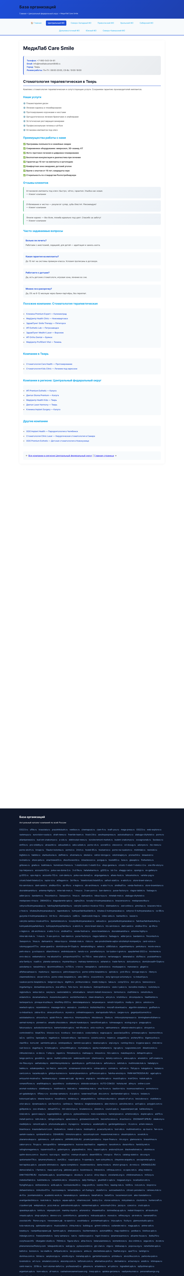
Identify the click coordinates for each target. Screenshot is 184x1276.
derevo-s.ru (55, 1215)
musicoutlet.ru (60, 1225)
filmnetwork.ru (73, 1053)
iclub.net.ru (24, 1114)
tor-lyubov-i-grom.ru (116, 951)
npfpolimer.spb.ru (146, 1266)
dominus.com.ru (26, 1256)
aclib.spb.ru (56, 1185)
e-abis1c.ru (126, 880)
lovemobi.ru (25, 1261)
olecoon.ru (117, 845)
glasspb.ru (134, 860)
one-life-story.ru (155, 865)
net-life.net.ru (82, 1027)
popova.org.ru (135, 1246)
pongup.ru (102, 860)
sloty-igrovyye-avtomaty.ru (118, 977)
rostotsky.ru (153, 987)
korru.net (34, 1043)
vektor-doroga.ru (102, 855)
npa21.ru (65, 1154)
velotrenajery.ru (119, 855)
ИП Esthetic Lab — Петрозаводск (42, 328)
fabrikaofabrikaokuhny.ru (148, 921)
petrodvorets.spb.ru (70, 1205)
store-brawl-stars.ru (142, 880)
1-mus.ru (78, 890)
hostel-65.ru (91, 850)
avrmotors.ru (152, 1088)
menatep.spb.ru (83, 1256)
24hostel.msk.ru (26, 1053)
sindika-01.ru (55, 885)
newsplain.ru (91, 966)
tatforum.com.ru (85, 1261)
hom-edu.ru (42, 1271)
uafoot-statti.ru (112, 880)
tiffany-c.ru (43, 1093)
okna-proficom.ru (55, 1012)
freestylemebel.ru (44, 1235)
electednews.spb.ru (102, 1251)
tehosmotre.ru (132, 875)
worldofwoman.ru (78, 997)
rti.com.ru (132, 1124)
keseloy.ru (24, 1230)
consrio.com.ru (98, 1037)
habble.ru (36, 855)
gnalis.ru (35, 865)
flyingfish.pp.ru (26, 1185)
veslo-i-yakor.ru (119, 987)
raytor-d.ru (50, 880)
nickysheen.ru (128, 1200)
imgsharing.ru (25, 987)
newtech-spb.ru (26, 1007)
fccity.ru (127, 1220)
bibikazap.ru (121, 1246)
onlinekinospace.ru (85, 1012)
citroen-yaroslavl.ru (136, 1190)
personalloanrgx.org (149, 1271)
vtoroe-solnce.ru (112, 1200)
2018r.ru (37, 1266)
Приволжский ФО (106, 23)
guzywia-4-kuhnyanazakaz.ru (33, 916)
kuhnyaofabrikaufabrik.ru (84, 910)
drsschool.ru (125, 1119)
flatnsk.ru (78, 1104)
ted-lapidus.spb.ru (28, 1164)
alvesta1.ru (143, 1058)
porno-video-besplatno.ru (64, 977)
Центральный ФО (56, 23)
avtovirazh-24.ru (108, 1205)
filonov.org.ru (39, 1220)
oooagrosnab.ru (143, 839)
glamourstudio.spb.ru (143, 1220)
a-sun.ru (88, 1175)
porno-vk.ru (93, 845)
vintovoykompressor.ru (125, 1017)
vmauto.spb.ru (26, 1215)
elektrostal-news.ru (78, 839)
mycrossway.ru (59, 1190)
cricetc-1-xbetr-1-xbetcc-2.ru (132, 865)
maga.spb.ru (134, 1225)
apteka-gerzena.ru (111, 1271)
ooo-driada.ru (39, 1109)
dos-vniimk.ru (135, 1241)
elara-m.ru (68, 1017)
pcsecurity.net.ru (105, 1129)
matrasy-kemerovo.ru (88, 961)
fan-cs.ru (158, 1129)
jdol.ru (138, 1002)
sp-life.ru (67, 885)
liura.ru (124, 860)
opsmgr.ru (139, 870)
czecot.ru (131, 1205)
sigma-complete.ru (69, 1164)
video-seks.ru (108, 916)
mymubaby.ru (84, 1048)
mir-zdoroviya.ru (70, 1109)
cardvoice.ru (104, 966)
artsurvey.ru (133, 1261)
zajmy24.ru (79, 900)
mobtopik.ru (89, 1129)
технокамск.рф (54, 1220)
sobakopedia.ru (37, 1068)
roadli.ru (37, 961)
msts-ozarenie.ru (99, 1114)
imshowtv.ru (59, 1129)
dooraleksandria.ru (28, 890)
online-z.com (144, 1083)
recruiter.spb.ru (104, 1078)
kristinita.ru (122, 997)
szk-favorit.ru (54, 1104)
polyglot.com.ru (154, 1104)
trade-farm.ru (118, 961)
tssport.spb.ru (100, 1149)
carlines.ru (67, 1104)
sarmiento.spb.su (49, 1043)
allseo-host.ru (117, 875)
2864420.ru (45, 900)
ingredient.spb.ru (128, 1266)
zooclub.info (25, 1220)
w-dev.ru (40, 1053)
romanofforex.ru (27, 1083)
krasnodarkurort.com (42, 1129)
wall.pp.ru (70, 1246)
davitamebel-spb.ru (120, 1093)
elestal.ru (88, 855)
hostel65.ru (114, 860)
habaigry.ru (153, 1063)
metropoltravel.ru (102, 987)
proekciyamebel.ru (92, 1139)
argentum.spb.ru (27, 1271)
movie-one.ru (154, 946)
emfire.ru (23, 845)
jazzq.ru (121, 1205)
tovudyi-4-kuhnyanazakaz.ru (100, 900)
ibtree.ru (40, 1256)
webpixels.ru (40, 1205)
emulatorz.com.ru (50, 1261)
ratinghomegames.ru (29, 1149)
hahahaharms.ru (91, 870)
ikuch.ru (44, 1154)
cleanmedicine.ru (27, 977)
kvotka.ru (65, 1032)
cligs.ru (109, 1246)
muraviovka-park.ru (59, 997)
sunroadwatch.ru (117, 1190)
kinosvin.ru (100, 1053)
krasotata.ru (44, 829)
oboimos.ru (149, 1149)
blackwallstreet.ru (133, 1149)
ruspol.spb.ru (74, 1159)
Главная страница (104, 455)
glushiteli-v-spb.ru (106, 1180)
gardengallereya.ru (117, 1124)
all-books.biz (152, 1210)
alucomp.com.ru (68, 1261)
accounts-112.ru (50, 875)
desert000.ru (96, 1154)
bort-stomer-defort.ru (53, 1266)
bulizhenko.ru (43, 1180)
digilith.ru (69, 982)
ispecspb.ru (41, 1037)
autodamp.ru (25, 966)
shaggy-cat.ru (125, 870)
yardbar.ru (136, 1230)
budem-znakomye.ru (124, 839)
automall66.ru (106, 1230)
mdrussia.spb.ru (98, 1215)
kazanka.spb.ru (40, 1073)
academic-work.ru (53, 1195)
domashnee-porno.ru (44, 987)
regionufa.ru (25, 992)
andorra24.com (116, 1149)
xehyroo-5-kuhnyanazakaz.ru (140, 910)
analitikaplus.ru (44, 1083)
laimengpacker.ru (66, 1144)
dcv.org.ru (145, 1154)
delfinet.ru (63, 855)
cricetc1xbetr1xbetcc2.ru (31, 880)
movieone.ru (155, 951)
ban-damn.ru (105, 890)
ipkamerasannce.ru (120, 1235)
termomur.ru (119, 992)
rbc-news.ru (155, 845)
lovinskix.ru (24, 860)
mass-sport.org (54, 1170)
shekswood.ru (74, 1230)
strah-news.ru (59, 834)
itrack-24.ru (90, 834)
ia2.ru (22, 1037)
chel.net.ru (157, 1043)
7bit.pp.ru (134, 1068)
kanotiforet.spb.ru (99, 1022)
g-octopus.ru (38, 951)
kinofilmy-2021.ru (63, 1002)
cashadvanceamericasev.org (73, 1271)
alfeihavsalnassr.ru (28, 972)
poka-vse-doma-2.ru (60, 870)
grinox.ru (67, 1114)
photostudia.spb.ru (57, 1124)
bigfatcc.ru (24, 855)
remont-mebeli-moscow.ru (99, 992)
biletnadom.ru (112, 905)
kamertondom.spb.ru (64, 1027)
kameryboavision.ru (78, 1073)
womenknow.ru (120, 1241)
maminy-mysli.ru (70, 1210)
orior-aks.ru (24, 1104)
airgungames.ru (101, 875)
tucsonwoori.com (124, 1195)
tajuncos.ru (56, 972)
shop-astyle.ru (41, 1215)
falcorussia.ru (25, 1027)
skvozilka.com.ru (132, 1256)
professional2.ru (73, 1266)
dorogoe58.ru (49, 1144)
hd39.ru (129, 1185)
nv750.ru (69, 966)
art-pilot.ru (113, 1266)
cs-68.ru (160, 910)
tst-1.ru (114, 870)
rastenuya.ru (25, 834)
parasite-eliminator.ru (48, 1164)
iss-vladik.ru (46, 1251)
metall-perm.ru (26, 1119)
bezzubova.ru (141, 1098)
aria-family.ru (25, 961)
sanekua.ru (84, 1195)
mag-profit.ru (88, 1185)
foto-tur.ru (73, 987)
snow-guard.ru (47, 946)
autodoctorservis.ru (43, 1027)
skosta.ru (78, 1175)
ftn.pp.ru (37, 1144)
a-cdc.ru (63, 839)
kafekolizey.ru (146, 1109)
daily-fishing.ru (89, 1180)
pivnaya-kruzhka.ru (44, 1002)
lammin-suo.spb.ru (82, 1043)
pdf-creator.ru (156, 1058)
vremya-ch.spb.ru (79, 1154)
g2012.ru (105, 870)
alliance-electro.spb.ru (131, 1027)
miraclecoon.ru (88, 860)
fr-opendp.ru (88, 1159)
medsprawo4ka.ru (140, 900)
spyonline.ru (58, 1083)
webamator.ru (38, 956)
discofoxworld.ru (71, 860)
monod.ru (112, 1215)
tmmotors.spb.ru (73, 1134)
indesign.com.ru (26, 1235)
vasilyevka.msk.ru (130, 1271)
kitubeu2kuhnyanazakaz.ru (42, 910)
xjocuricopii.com (91, 1134)
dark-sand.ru (41, 885)
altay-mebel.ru (145, 1170)
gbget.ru (144, 966)
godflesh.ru (154, 1007)
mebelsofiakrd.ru (27, 1180)
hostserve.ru (104, 850)
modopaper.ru (119, 966)
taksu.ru (112, 982)
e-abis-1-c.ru (107, 885)
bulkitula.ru (46, 865)
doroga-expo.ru (139, 972)
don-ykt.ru (136, 982)
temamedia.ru (74, 1190)
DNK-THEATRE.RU (27, 1175)
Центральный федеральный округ (43, 13)
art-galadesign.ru (27, 1093)
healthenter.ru (151, 997)
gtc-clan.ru (99, 1246)
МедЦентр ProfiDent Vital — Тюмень (43, 342)
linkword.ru (99, 1170)
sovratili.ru (105, 845)
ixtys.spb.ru (116, 1220)
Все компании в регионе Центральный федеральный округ (60, 455)
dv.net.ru (160, 1241)
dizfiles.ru (140, 956)
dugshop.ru (37, 1048)
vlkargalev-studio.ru (45, 1241)
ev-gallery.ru (151, 870)
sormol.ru (69, 850)
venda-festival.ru (135, 885)
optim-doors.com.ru (28, 1154)
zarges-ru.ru (123, 1012)
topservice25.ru (48, 1149)
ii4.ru (89, 1149)
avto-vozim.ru (97, 1027)
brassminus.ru (150, 1139)
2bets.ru (109, 1017)
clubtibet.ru (155, 1098)
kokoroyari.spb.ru (27, 1098)
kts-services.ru (26, 885)
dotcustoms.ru (133, 961)
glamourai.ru (136, 1139)
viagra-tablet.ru (137, 890)
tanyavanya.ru (98, 1002)
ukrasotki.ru (50, 845)
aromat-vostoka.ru (28, 1088)
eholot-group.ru (120, 1164)
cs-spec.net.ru (130, 1170)
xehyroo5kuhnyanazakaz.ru (32, 905)
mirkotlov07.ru (43, 1190)
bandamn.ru (37, 895)
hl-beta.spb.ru (51, 1048)
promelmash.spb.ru (100, 1220)
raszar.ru (133, 916)
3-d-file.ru (77, 870)
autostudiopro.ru (125, 834)
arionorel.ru (84, 1210)
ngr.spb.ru (118, 1048)
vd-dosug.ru (130, 845)
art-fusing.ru (88, 1190)
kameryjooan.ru (116, 1114)
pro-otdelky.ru (36, 845)
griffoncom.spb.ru (97, 1073)
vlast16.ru (23, 1043)
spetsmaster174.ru (27, 1159)
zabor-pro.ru (25, 1144)
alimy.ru (132, 1083)
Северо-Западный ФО (81, 23)
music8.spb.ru (119, 1078)
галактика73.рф (89, 1093)
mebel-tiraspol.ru (136, 1210)
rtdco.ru (89, 941)
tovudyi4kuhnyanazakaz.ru (81, 921)
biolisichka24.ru (97, 1007)
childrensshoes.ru (134, 1175)
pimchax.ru (140, 905)
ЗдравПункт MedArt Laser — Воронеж (45, 332)
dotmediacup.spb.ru (116, 1210)
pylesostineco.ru (81, 1114)
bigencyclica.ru (152, 1037)
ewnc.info (62, 1068)
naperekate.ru (63, 910)
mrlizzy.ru (149, 1175)
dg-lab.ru (79, 1078)
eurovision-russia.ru (42, 834)
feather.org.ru (120, 1251)
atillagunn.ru (62, 880)
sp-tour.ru (147, 1129)
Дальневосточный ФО (69, 30)
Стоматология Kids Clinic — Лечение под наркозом (51, 368)
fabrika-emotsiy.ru (117, 1073)
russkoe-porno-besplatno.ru (32, 982)
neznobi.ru (152, 850)
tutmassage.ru (116, 1022)
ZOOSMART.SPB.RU (142, 1119)
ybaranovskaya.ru (27, 1139)
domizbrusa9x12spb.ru (153, 961)
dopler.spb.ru (147, 1114)
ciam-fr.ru (101, 829)
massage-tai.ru (58, 1007)
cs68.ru (76, 916)
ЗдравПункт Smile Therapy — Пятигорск (46, 323)
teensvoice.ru (149, 982)
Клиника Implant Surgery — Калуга (43, 409)
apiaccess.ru (72, 1119)
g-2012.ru (23, 875)
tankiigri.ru (144, 1251)
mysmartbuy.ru (69, 961)
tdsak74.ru (40, 1032)
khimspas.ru (156, 1261)
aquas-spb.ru (68, 1200)
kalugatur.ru (146, 1068)
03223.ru (23, 829)
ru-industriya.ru (140, 977)
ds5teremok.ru (42, 1185)
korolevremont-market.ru (101, 839)
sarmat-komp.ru (27, 1022)
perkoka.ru (141, 946)
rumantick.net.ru (59, 1180)
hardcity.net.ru (143, 1144)
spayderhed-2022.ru (137, 951)
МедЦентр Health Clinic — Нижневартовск (47, 318)
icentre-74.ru (103, 1185)
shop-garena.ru (109, 865)
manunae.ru (132, 966)
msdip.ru (130, 1002)
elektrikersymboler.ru (60, 1063)
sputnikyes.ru (78, 1063)
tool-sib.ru (119, 1129)
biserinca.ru (24, 1129)
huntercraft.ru (155, 1200)
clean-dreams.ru (96, 997)
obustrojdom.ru (128, 1134)
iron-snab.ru (77, 1032)
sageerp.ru (102, 1144)
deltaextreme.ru (26, 1190)
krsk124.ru (133, 1078)
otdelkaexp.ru (45, 1088)
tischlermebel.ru (90, 1230)
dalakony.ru (158, 1119)
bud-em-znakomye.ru (47, 839)
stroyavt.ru (149, 1027)
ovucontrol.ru (97, 977)
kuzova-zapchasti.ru (85, 1144)
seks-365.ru (83, 977)
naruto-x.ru (83, 951)
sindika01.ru (120, 885)
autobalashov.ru (26, 1017)
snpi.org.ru (114, 1043)
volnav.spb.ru (100, 1068)
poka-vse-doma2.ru (83, 875)
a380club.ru (112, 946)
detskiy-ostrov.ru (114, 1058)
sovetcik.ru (143, 1134)
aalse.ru (100, 946)
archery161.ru (137, 1037)
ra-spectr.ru (69, 1220)
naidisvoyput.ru (86, 1235)
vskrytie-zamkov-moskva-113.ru (89, 905)
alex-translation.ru (142, 1195)
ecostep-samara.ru (59, 1093)
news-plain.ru (99, 956)
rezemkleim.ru (42, 1007)
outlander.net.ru (118, 1225)
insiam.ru (111, 1037)
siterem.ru (99, 1109)
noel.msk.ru (45, 1200)
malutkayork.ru (128, 1053)
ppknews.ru (43, 1139)
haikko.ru (23, 1068)
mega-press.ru (128, 829)
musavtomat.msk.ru (110, 1134)
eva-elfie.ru (61, 987)
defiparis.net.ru (61, 1251)
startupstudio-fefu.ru (106, 1012)
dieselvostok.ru (150, 1048)
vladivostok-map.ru (91, 916)
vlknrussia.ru (65, 916)
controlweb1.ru (26, 1032)
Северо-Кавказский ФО (114, 30)
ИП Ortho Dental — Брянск (39, 337)
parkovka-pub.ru (149, 1256)
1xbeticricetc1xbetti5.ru (92, 880)
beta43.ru (109, 1195)
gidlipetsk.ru (25, 1109)
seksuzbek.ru (64, 845)
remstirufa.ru (147, 992)
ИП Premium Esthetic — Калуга (41, 390)
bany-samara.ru (61, 1235)
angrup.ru (90, 1078)
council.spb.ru (112, 1109)
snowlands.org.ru (116, 1175)
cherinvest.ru (98, 1058)
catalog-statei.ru (130, 1154)
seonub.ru (71, 1007)
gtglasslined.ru (78, 1149)
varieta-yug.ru (147, 875)
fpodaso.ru (158, 839)
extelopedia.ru (65, 1043)
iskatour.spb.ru (100, 1043)
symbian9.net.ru (43, 1134)
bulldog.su (88, 1225)
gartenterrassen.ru (101, 1256)
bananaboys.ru (71, 1195)
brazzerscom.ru (122, 900)
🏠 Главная (36, 23)
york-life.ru (125, 972)
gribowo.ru (24, 865)
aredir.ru (145, 1261)
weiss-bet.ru (38, 992)
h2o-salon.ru (113, 1053)
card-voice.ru (149, 941)
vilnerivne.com (83, 1200)
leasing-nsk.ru (117, 1185)
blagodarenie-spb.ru (62, 900)
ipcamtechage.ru (64, 1175)
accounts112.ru (42, 870)
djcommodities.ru (55, 966)
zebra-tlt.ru (40, 1012)
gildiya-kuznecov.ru (58, 1073)
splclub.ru (113, 972)
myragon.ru (73, 1124)
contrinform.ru (69, 1215)
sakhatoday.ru (41, 1063)
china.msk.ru (75, 1225)
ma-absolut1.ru (54, 956)
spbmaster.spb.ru (44, 1225)
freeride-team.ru (75, 834)
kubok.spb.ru (146, 1078)
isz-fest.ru (51, 1068)
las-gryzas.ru (76, 1251)
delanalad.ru (128, 956)
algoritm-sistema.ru (138, 1007)
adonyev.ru (143, 845)
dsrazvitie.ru (128, 1144)
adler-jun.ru (24, 895)
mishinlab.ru (139, 850)
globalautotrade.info (89, 1119)
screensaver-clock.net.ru (80, 1068)
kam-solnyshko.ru (104, 1159)
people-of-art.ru (126, 1098)
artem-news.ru (146, 1124)
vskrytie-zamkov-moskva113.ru (34, 921)
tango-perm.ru (26, 1058)
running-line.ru (127, 1043)
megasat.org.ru (124, 1180)
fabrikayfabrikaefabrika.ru (59, 905)
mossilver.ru (60, 1098)
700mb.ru (60, 1241)
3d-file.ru (74, 880)
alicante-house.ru (139, 1235)
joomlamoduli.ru (35, 1195)
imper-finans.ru (110, 1139)
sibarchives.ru (52, 951)
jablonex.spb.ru (71, 1170)
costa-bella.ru (91, 1032)
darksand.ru (87, 895)
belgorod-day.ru (55, 982)
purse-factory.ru (120, 890)
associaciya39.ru (122, 1032)
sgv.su (49, 1058)
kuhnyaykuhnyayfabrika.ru (58, 926)
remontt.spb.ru (40, 1124)
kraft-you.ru (113, 829)
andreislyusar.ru (68, 951)
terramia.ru (86, 1124)
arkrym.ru (110, 997)
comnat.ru (113, 1068)
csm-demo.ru (65, 875)
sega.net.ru (148, 1241)
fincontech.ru (51, 895)
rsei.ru (74, 1235)
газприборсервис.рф (41, 1230)
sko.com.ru (104, 1093)
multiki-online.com (63, 1058)
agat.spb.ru (155, 1073)
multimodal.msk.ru (137, 1063)
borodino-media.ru (137, 987)
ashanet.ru (105, 961)
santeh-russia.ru (26, 1134)
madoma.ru (44, 972)
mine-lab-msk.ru (64, 890)
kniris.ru (41, 1210)
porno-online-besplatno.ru (94, 972)
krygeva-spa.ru (143, 1043)
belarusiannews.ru (102, 1241)
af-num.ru (54, 1271)
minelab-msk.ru (116, 895)
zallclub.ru (122, 1063)
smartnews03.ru (53, 860)
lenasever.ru (147, 855)
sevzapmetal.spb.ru (146, 1159)
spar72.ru (132, 1251)
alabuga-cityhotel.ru (144, 834)
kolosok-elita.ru (68, 1037)
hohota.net (122, 1083)
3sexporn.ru (64, 895)
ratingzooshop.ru (56, 1119)
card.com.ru (25, 1073)
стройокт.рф (25, 1205)
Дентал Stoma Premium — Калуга (42, 395)
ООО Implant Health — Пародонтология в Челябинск (52, 431)
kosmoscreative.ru (135, 1088)
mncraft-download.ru (117, 1007)
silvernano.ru (76, 855)
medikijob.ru (25, 1124)
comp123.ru (123, 982)
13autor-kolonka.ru (55, 850)
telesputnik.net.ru (56, 1246)
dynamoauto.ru (39, 1104)
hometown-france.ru (63, 865)
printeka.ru (117, 1256)
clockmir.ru (141, 1200)
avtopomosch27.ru (71, 956)
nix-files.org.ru (26, 1063)
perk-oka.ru (24, 951)
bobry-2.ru (97, 1200)
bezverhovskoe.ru (109, 1119)
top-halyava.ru (26, 870)
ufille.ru (33, 829)
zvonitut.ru (83, 1007)
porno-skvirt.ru (26, 850)
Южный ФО (91, 30)
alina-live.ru (86, 1241)
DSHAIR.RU (58, 1134)
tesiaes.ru (158, 1068)
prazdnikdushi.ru (60, 829)
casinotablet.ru (64, 992)
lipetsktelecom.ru (59, 921)
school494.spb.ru (68, 1048)
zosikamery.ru (72, 1083)
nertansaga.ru (114, 956)
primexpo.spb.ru (139, 1032)
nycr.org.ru (54, 1154)
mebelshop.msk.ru (87, 1088)
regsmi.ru (60, 1053)
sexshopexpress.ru (107, 834)
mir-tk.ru (53, 916)
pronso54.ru (134, 855)
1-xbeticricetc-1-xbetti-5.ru (87, 865)
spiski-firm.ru (56, 1017)
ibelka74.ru (154, 1235)
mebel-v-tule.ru (74, 1129)
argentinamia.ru (126, 946)
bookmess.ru (86, 1170)
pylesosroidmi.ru (84, 1246)
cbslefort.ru (101, 1190)
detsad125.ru (54, 1109)
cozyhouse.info (26, 1241)
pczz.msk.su (53, 1205)
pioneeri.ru (41, 1022)
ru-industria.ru (26, 1012)
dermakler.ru (120, 1261)
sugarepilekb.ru (54, 1114)
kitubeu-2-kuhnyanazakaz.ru (110, 910)
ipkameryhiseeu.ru (46, 1159)
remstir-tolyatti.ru (115, 1002)
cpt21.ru (30, 1037)
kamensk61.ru (150, 1215)
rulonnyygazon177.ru (29, 946)
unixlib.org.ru (68, 1256)
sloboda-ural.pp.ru (89, 1083)
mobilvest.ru (59, 1088)
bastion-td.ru (119, 1088)
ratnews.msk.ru (154, 1190)
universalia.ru (79, 992)
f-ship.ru (50, 1053)
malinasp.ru (87, 1053)
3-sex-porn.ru (90, 890)
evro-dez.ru (24, 956)
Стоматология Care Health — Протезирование (49, 364)
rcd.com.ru (140, 1185)
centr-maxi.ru (25, 1266)
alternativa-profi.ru (104, 1261)
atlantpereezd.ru (27, 839)
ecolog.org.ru (131, 1022)
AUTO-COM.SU (107, 1083)
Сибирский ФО (146, 23)
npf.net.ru (124, 1068)
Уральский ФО (126, 23)
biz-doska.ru (86, 987)
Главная (22, 13)
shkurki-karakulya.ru (79, 1022)
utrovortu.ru (42, 1017)
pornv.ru (160, 834)
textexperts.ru (26, 1002)
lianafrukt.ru (97, 1195)
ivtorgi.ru (108, 1154)
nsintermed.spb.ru (90, 1205)
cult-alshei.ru (57, 1139)
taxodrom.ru (115, 1144)
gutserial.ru (83, 1215)
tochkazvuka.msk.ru (106, 1098)
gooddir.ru (40, 1058)
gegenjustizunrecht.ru (141, 1012)
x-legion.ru (78, 885)
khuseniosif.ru (98, 1210)
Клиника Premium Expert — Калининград (46, 314)
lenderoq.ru (73, 1098)
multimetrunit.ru (133, 1129)
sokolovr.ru (148, 1002)
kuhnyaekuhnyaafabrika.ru (31, 926)
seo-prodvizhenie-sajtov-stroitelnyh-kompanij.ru (118, 941)
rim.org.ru (123, 1139)
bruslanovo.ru (85, 1109)
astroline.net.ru (126, 1104)
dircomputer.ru (136, 997)
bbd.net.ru (72, 1088)
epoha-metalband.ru (102, 1048)
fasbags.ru (152, 890)
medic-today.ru (99, 982)
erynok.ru (69, 1012)
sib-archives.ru (92, 885)
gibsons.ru (88, 1266)
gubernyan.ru (63, 1149)
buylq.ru (57, 1200)
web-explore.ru (154, 829)
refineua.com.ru (114, 1170)
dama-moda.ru (104, 1164)
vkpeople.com (53, 1210)
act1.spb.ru (140, 1104)
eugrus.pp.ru (106, 1032)
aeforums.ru (109, 1063)
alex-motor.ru (111, 1104)
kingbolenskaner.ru (94, 1104)
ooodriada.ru (83, 1220)
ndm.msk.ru (40, 1119)
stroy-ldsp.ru (100, 1175)
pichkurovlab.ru (83, 982)
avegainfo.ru (123, 1037)
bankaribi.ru (122, 916)
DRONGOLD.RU (148, 1164)
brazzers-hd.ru (154, 905)
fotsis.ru (135, 1093)
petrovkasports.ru (71, 972)
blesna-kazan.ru (45, 1098)
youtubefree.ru (154, 956)
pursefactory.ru (97, 951)
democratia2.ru (26, 1170)
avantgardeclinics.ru (28, 1200)
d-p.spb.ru (74, 1093)
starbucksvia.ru (49, 855)
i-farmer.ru (41, 1170)
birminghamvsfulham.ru (149, 1017)
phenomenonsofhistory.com (32, 1246)
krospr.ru (40, 850)
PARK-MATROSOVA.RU (138, 1073)
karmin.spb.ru (59, 1230)
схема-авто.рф (66, 1078)
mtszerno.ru (74, 1180)
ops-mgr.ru (35, 875)
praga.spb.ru (145, 1022)
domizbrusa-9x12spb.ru (67, 946)
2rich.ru (79, 850)
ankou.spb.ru (130, 1058)
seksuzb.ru (101, 921)
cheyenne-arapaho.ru (125, 1159)
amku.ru (87, 1251)
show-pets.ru (38, 860)
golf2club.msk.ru (94, 1063)
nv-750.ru (86, 956)
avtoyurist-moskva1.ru (29, 1078)
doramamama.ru (40, 997)
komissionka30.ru (72, 1185)
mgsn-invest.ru (102, 1235)
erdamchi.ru (25, 997)
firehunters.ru (147, 860)
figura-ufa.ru (73, 1241)
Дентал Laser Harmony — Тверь (41, 404)
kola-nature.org (26, 1225)
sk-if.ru (22, 1195)
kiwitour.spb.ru (149, 1230)
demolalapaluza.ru (81, 1002)
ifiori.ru (117, 1154)
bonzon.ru (34, 1251)
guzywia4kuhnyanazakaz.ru (121, 921)
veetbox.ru (74, 829)
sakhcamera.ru (112, 1027)
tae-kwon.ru (83, 1037)
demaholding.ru (88, 946)
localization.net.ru (141, 1180)
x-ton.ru (79, 966)
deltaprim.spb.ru (144, 1053)
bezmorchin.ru (155, 1032)
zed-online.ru (127, 905)
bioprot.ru (151, 1185)
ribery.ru (153, 972)
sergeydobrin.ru (88, 1098)
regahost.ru (54, 1037)
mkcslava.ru (97, 1017)
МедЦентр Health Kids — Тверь (41, 400)
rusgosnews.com (133, 1048)
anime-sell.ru (148, 1225)
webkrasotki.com (82, 1058)
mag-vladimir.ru (121, 1230)
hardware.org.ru (49, 1078)
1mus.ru (75, 895)
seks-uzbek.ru (79, 845)
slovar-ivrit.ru (43, 977)
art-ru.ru (36, 1261)
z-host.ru (23, 910)
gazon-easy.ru (38, 1114)
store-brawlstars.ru (154, 885)
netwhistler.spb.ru (152, 1246)
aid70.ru (159, 1114)
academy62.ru (100, 1124)
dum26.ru (61, 1159)
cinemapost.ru (88, 829)
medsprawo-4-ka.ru (28, 900)
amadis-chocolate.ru (58, 1022)
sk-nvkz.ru (134, 1164)
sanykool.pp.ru (53, 1256)
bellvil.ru (23, 1251)
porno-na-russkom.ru (122, 850)
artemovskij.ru (132, 1114)
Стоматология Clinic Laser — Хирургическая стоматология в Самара (60, 436)
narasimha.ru (39, 966)
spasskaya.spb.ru (27, 1210)
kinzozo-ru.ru (53, 1032)
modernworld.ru (87, 1164)
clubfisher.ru (133, 992)
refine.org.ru (124, 1215)
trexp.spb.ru (95, 1271)
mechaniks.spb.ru (46, 1175)
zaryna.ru (50, 992)
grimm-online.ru (102, 1225)
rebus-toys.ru (100, 895)
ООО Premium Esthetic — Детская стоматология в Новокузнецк (57, 441)
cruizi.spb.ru (144, 1205)
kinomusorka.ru (82, 1017)
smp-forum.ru (104, 1088)
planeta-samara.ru (51, 961)
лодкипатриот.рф (129, 1109)
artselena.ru (100, 1266)
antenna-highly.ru (47, 890)
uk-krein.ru (137, 1215)
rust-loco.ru (24, 1048)
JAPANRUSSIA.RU (73, 1139)
